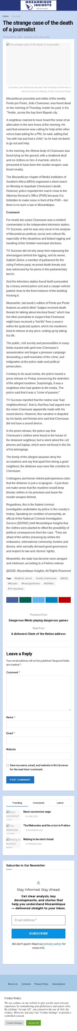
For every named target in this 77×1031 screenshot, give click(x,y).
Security (16, 16)
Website (11, 749)
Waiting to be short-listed (38, 839)
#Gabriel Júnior (23, 578)
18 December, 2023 (12, 37)
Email (10, 733)
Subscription (58, 984)
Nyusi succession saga (37, 811)
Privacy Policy (41, 984)
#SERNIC (49, 583)
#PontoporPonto (31, 583)
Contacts (26, 984)
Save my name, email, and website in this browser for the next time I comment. (39, 767)
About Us (13, 984)
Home (6, 16)
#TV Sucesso (15, 589)
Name (11, 717)
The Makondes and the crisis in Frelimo (46, 825)
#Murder (13, 583)
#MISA (64, 578)
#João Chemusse (46, 578)
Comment (13, 672)
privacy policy (52, 944)
